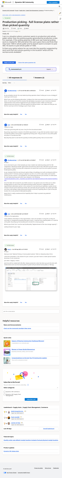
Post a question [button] (53, 2)
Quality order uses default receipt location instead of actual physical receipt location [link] (31, 440)
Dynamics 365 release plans (11, 451)
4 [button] (12, 249)
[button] (53, 2)
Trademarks (56, 468)
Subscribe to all (31, 399)
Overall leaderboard (48, 428)
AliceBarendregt (12, 90)
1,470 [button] (19, 90)
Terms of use (48, 468)
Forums (16, 10)
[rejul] (5, 125)
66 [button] (22, 422)
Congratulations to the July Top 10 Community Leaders (29, 358)
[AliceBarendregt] (5, 90)
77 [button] (21, 417)
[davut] (5, 249)
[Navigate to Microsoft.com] (7, 2)
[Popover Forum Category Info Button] (28, 385)
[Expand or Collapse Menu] (2, 6)
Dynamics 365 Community (24, 2)
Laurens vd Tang (15, 423)
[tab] (15, 78)
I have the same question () (26, 62)
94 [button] (25, 411)
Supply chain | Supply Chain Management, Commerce (31, 10)
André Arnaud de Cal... (17, 411)
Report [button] (27, 28)
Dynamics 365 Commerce (13, 391)
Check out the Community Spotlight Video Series (17, 328)
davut (9, 249)
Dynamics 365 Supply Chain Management (13, 395)
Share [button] (20, 28)
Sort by (5, 83)
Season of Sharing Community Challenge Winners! (28, 341)
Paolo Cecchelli (15, 417)
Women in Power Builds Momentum (23, 349)
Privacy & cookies (38, 468)
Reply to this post (9, 62)
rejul (17, 31)
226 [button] (19, 31)
